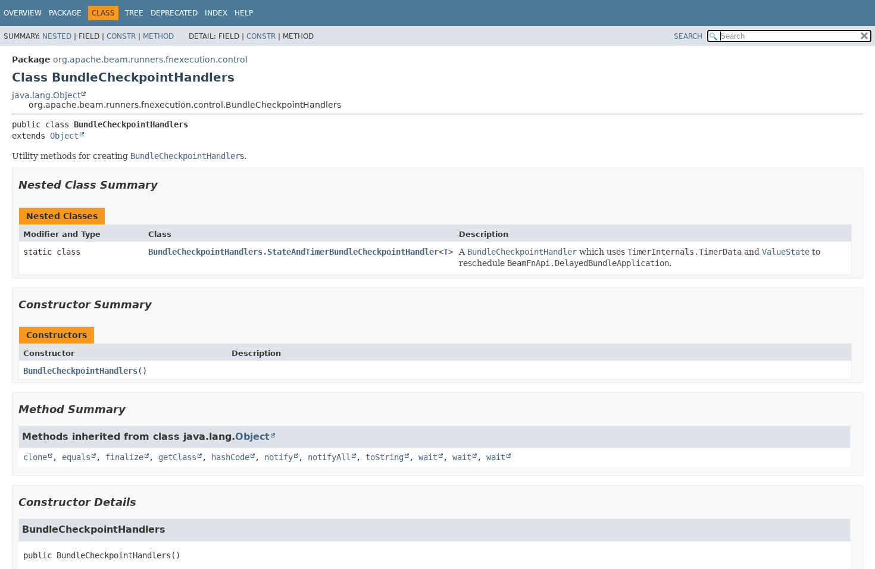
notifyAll (329, 457)
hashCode (230, 457)
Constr (121, 36)
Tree (134, 13)
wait (428, 457)
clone (35, 457)
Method (158, 36)
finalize (124, 457)
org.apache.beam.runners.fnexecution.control (150, 59)
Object (64, 135)
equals (76, 457)
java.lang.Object (46, 95)
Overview (23, 13)
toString (384, 457)
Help (244, 13)
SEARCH (688, 36)
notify (278, 457)
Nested (56, 36)
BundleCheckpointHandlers (80, 371)
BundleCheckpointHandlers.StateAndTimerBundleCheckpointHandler (293, 252)
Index (216, 13)
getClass (177, 457)
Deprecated (174, 13)
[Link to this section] (166, 185)
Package (65, 13)
